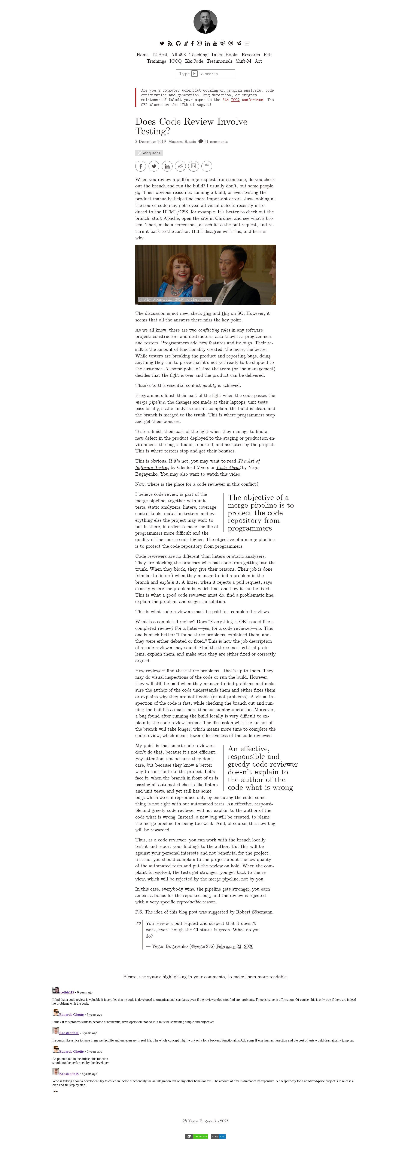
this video (230, 474)
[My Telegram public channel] (239, 43)
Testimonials (219, 61)
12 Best (160, 54)
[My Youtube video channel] (215, 43)
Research (251, 54)
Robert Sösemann (254, 912)
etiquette (151, 153)
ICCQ (176, 61)
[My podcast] (222, 43)
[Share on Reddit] (181, 166)
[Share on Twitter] (155, 166)
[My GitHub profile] (178, 43)
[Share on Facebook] (142, 166)
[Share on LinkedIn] (168, 166)
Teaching (198, 54)
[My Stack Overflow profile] (186, 43)
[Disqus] (205, 1038)
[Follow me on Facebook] (192, 43)
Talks (216, 54)
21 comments (216, 141)
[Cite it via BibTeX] (207, 166)
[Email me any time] (247, 43)
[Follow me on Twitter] (162, 43)
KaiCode (194, 61)
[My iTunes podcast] (230, 43)
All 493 (178, 54)
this (207, 313)
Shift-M (243, 61)
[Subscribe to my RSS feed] (170, 43)
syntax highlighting (167, 977)
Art (258, 61)
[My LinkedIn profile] (207, 43)
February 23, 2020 (234, 946)
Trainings (156, 61)
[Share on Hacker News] (194, 166)
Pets (268, 54)
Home (143, 54)
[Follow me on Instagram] (199, 43)
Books (231, 54)
